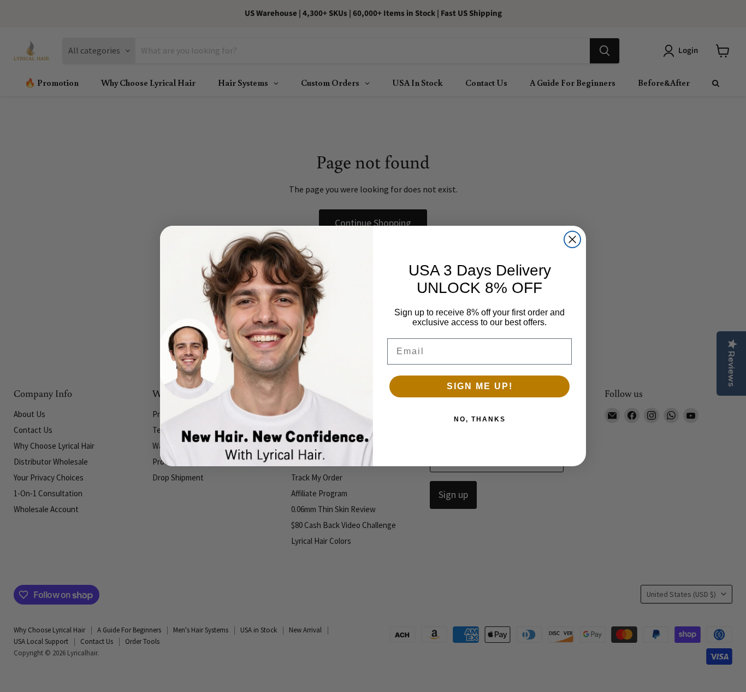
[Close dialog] (572, 239)
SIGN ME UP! (480, 386)
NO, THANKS (480, 419)
